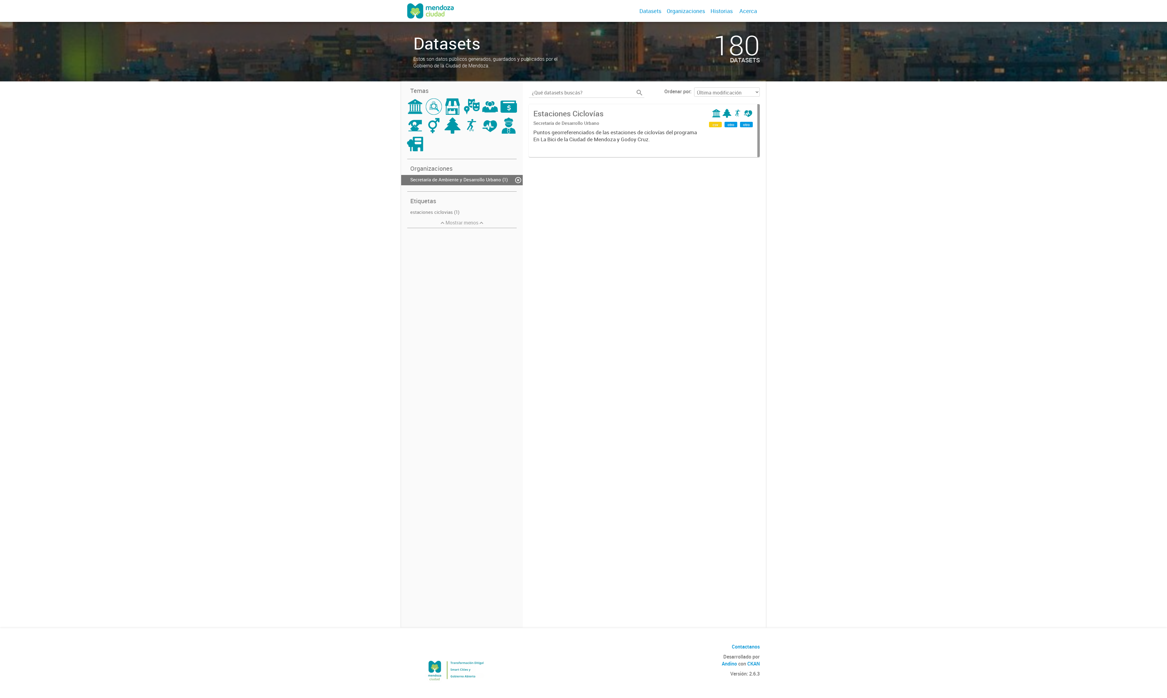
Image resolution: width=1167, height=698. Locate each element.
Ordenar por (677, 91)
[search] (639, 92)
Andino (729, 663)
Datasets (650, 11)
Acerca (748, 11)
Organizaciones (686, 11)
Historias (722, 11)
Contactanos (746, 646)
